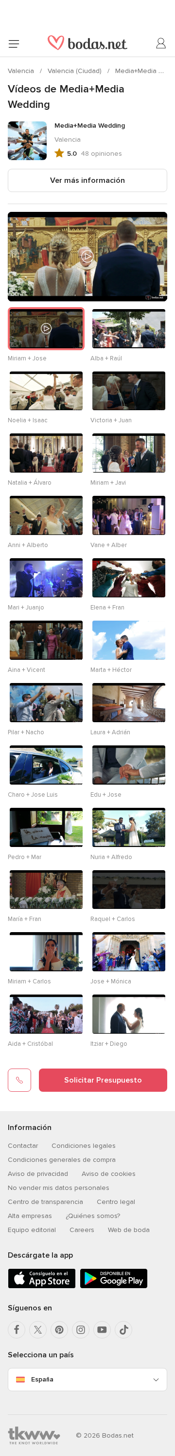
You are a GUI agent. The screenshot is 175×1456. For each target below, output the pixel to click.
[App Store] (42, 1286)
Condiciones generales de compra (62, 1160)
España (42, 1379)
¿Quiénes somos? (93, 1216)
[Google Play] (114, 1286)
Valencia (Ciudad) (76, 71)
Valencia (22, 71)
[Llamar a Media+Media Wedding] (19, 1080)
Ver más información (87, 180)
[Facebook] (16, 1329)
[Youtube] (102, 1329)
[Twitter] (38, 1329)
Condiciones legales (84, 1146)
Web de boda (129, 1230)
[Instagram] (80, 1329)
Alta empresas (30, 1216)
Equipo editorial (32, 1230)
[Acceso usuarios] (161, 43)
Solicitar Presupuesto (103, 1080)
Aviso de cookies (109, 1174)
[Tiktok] (123, 1329)
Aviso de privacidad (38, 1174)
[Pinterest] (59, 1329)
